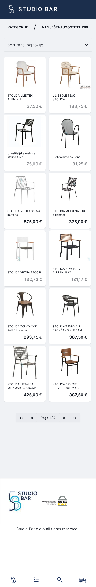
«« (21, 418)
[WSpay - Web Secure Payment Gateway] (54, 501)
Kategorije (18, 27)
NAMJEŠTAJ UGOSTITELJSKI (65, 27)
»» (74, 418)
